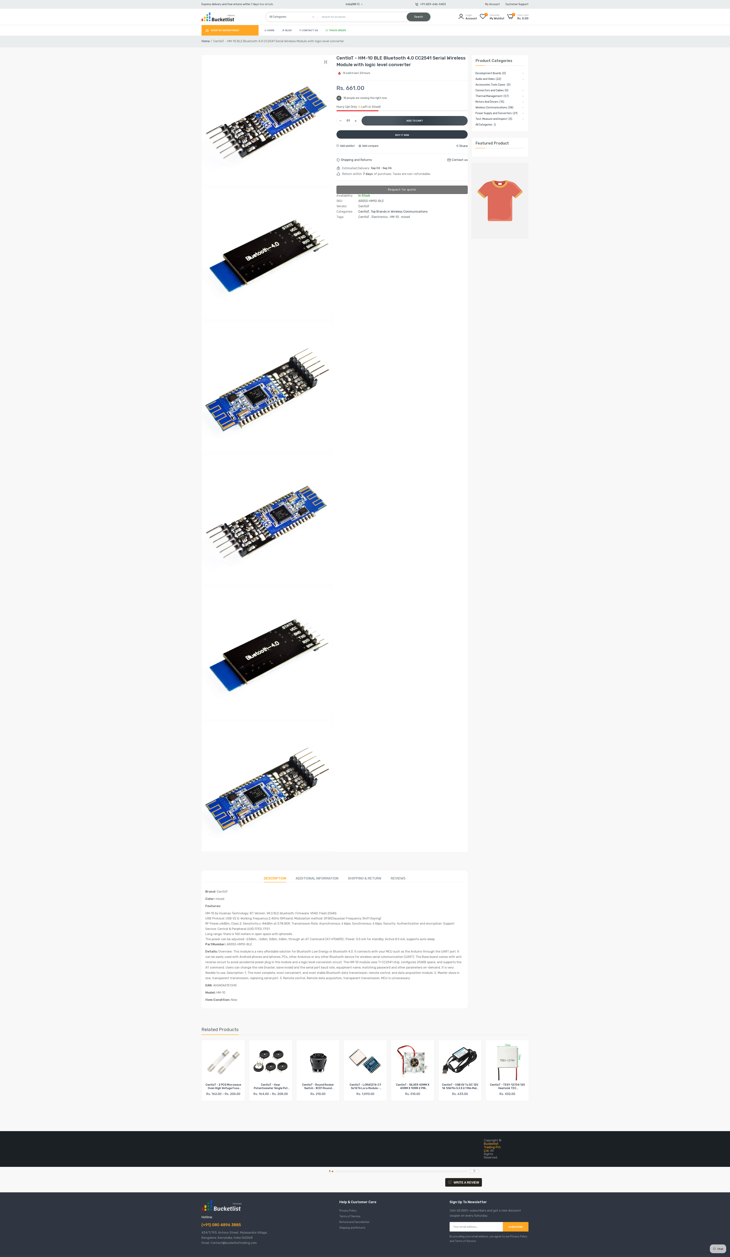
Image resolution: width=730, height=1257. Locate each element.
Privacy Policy (348, 1210)
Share (463, 146)
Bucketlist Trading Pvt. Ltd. (492, 1147)
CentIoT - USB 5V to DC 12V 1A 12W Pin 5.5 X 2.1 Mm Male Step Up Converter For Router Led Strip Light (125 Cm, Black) (318, 1086)
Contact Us (310, 30)
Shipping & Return (364, 878)
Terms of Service (349, 1216)
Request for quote (402, 189)
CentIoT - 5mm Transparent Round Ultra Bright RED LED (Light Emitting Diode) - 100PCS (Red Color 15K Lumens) (507, 1086)
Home (271, 30)
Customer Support (516, 4)
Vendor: (341, 206)
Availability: (344, 195)
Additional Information (317, 878)
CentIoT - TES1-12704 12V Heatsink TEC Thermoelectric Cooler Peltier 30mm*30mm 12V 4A (365, 1086)
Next (519, 1072)
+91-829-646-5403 (433, 4)
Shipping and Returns (352, 1227)
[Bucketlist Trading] (218, 16)
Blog (288, 30)
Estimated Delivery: (356, 168)
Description (275, 878)
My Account (492, 4)
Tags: (340, 217)
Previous (211, 1072)
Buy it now (402, 135)
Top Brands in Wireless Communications (399, 211)
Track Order (337, 30)
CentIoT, (364, 211)
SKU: (339, 201)
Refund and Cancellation (354, 1222)
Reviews (398, 878)
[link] (238, 1046)
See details (266, 4)
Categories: (344, 211)
